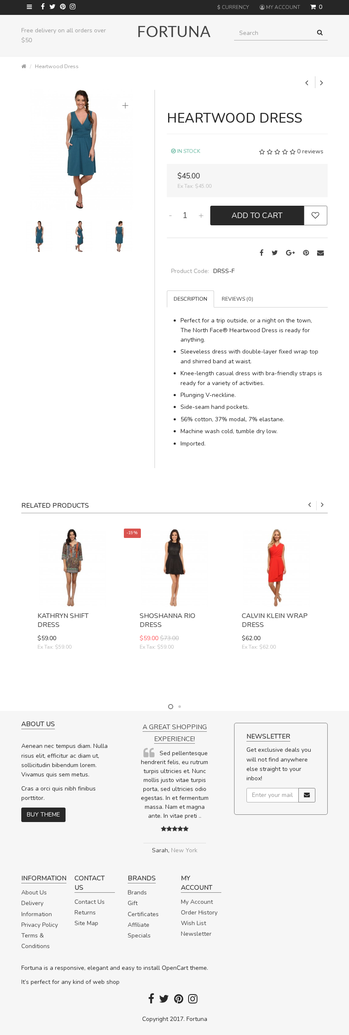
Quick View (72, 677)
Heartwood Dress (57, 66)
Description (190, 298)
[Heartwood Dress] (81, 149)
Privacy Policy (39, 925)
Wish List (193, 923)
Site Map (86, 923)
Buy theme (43, 815)
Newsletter (196, 934)
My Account (197, 902)
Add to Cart (257, 215)
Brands (137, 892)
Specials (139, 936)
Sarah (160, 850)
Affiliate (138, 925)
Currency (233, 7)
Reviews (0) (237, 298)
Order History (199, 912)
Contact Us (89, 902)
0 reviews (310, 152)
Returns (85, 912)
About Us (34, 892)
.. (200, 816)
